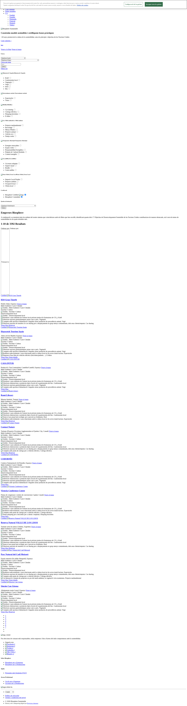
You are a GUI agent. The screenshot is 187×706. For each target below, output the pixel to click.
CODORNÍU (6, 459)
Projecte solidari (11, 181)
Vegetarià (8, 82)
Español (12, 17)
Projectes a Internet (32, 703)
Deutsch (12, 23)
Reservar (12, 325)
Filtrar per (4, 69)
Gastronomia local (11, 80)
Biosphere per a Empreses (14, 662)
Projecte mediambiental (13, 125)
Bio (6, 89)
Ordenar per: (5, 228)
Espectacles (9, 98)
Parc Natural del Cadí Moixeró (14, 554)
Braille (7, 168)
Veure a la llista (6, 49)
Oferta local (9, 186)
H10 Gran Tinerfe (9, 300)
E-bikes (8, 116)
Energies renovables (12, 145)
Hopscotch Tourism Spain (12, 331)
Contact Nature (8, 427)
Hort (7, 87)
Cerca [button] (3, 54)
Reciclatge (9, 127)
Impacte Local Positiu (12, 179)
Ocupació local (10, 184)
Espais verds (9, 148)
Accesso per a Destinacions (14, 683)
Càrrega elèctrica (11, 112)
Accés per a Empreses (12, 681)
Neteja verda (9, 136)
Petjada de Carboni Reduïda (15, 152)
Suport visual (10, 166)
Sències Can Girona (9, 586)
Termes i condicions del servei (15, 698)
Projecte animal (10, 132)
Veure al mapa (16, 49)
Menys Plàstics (10, 130)
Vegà (7, 84)
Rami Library (7, 395)
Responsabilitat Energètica (14, 150)
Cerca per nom (6, 62)
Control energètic (11, 154)
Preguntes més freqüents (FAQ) (16, 673)
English (12, 15)
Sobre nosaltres (10, 11)
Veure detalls (13, 357)
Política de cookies (82, 5)
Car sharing (9, 110)
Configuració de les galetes (133, 4)
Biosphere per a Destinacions (15, 664)
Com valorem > (6, 41)
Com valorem (10, 9)
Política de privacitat (12, 696)
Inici (2, 45)
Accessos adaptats (11, 163)
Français (12, 21)
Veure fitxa (4, 325)
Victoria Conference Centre (13, 491)
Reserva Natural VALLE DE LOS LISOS (19, 522)
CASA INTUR (7, 363)
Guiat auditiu (10, 170)
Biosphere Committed (13, 197)
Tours (7, 100)
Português (13, 19)
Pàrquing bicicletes (12, 114)
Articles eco (9, 134)
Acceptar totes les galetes (153, 4)
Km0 (7, 78)
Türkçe (12, 25)
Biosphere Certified (12, 195)
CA (6, 13)
